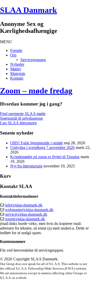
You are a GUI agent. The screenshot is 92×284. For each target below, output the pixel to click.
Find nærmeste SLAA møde (22, 113)
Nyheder (17, 64)
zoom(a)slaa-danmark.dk (25, 219)
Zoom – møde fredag (36, 90)
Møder (15, 69)
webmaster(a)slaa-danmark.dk (29, 209)
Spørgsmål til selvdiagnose (21, 118)
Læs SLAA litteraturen (18, 123)
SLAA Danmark (28, 10)
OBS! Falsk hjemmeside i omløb (36, 143)
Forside (16, 50)
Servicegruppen (33, 60)
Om (13, 55)
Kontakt (16, 78)
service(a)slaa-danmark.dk (26, 214)
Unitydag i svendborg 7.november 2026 (42, 147)
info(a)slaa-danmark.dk (23, 205)
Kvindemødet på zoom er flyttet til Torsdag (44, 157)
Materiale (17, 73)
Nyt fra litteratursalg (26, 166)
